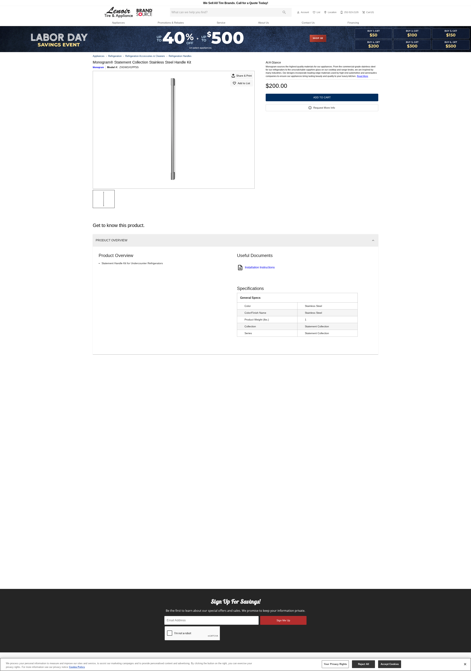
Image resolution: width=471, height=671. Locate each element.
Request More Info (324, 107)
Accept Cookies (390, 664)
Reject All (363, 664)
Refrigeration (115, 56)
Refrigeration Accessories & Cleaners (145, 56)
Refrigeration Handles (180, 56)
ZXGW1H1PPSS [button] (129, 67)
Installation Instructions (260, 267)
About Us (263, 22)
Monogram (98, 67)
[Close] (465, 664)
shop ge (318, 38)
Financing (353, 22)
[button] (298, 12)
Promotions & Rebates (171, 22)
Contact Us (308, 22)
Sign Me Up (283, 620)
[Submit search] (284, 12)
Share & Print (244, 75)
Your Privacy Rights (335, 664)
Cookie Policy (77, 667)
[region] (235, 664)
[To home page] (128, 12)
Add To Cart (322, 97)
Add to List (244, 83)
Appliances (118, 22)
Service (221, 22)
